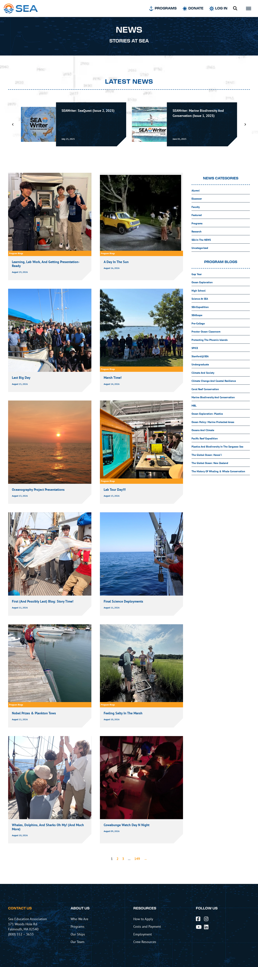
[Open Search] (235, 8)
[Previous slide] (13, 124)
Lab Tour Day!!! (115, 489)
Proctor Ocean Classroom (206, 331)
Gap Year (197, 274)
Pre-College (198, 323)
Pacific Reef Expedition (205, 438)
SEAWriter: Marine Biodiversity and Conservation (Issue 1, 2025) (87, 113)
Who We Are (79, 919)
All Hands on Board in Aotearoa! (196, 110)
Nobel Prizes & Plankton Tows (34, 713)
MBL (194, 405)
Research (197, 231)
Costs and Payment (147, 926)
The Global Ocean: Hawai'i (207, 455)
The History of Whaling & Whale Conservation (218, 471)
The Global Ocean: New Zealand (210, 463)
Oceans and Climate (203, 430)
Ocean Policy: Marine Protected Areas (213, 422)
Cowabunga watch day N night (126, 825)
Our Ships (78, 934)
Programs (197, 223)
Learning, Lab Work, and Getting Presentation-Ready (46, 264)
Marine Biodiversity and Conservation (213, 397)
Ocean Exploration (202, 282)
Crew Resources (144, 942)
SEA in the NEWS (201, 240)
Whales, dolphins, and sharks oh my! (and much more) (48, 827)
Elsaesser (197, 198)
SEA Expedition (200, 307)
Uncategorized (200, 248)
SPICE (195, 348)
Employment (142, 934)
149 (137, 859)
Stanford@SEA (200, 356)
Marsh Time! (112, 377)
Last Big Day (21, 377)
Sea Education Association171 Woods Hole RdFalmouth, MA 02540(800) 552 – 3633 (27, 926)
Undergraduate (200, 364)
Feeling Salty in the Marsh (123, 713)
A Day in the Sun (116, 262)
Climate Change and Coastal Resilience (214, 381)
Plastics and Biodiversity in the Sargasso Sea (217, 446)
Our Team (77, 942)
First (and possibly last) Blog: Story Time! (42, 601)
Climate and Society (203, 372)
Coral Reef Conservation (205, 389)
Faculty (196, 207)
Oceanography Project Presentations (38, 489)
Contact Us (20, 908)
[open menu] (248, 8)
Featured (197, 215)
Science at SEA (200, 298)
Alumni (196, 190)
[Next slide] (245, 124)
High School (198, 290)
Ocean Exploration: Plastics (207, 413)
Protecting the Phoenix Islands (210, 340)
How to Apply (143, 919)
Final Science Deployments (123, 601)
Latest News (129, 82)
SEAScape (197, 315)
